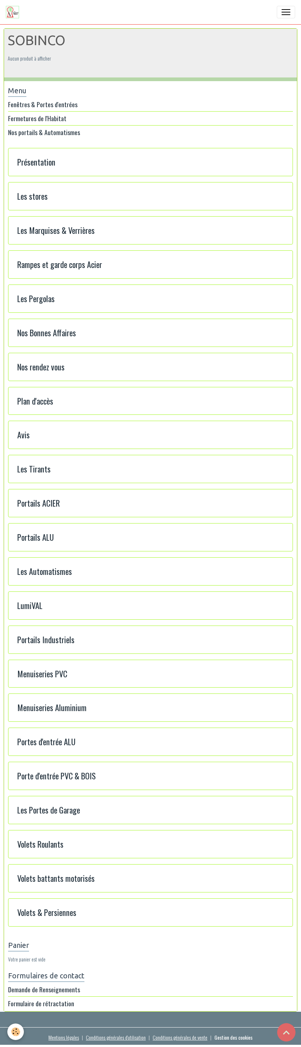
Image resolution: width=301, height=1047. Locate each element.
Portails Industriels (46, 640)
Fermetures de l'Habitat (37, 118)
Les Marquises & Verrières (56, 230)
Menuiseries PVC (42, 674)
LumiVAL (30, 606)
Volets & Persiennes (46, 912)
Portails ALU (35, 537)
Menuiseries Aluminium (52, 708)
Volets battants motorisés (56, 878)
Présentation (36, 162)
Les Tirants (34, 469)
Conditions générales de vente (180, 1037)
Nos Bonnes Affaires (46, 333)
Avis (23, 435)
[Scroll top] (286, 1032)
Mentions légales (63, 1037)
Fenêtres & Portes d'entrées (42, 104)
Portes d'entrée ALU (46, 742)
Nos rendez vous (41, 367)
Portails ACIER (38, 503)
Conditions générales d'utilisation (116, 1037)
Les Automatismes (44, 571)
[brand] (14, 12)
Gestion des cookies (233, 1037)
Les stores (32, 196)
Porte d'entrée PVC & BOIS (56, 776)
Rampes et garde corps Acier (59, 264)
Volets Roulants (40, 844)
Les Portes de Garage (48, 810)
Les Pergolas (36, 299)
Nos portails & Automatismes (44, 132)
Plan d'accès (35, 401)
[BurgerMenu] (286, 12)
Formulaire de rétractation (41, 1003)
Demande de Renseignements (44, 989)
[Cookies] (15, 1032)
